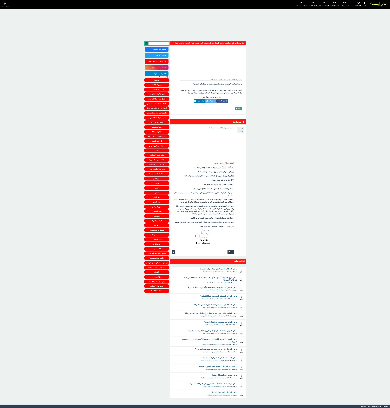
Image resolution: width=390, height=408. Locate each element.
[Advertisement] (195, 24)
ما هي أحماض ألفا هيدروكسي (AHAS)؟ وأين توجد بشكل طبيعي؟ (212, 287)
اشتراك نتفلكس (157, 127)
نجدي (157, 188)
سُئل (241, 79)
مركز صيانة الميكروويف (157, 169)
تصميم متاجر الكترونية (156, 164)
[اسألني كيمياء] (378, 4)
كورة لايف (156, 225)
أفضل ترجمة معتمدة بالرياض (156, 103)
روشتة (157, 150)
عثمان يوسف (204, 316)
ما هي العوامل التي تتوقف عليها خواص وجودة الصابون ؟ (216, 349)
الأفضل (156, 272)
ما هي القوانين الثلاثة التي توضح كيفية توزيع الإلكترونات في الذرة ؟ (212, 331)
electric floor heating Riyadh (157, 113)
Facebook (224, 101)
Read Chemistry (156, 291)
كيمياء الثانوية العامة (301, 5)
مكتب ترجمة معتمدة (157, 258)
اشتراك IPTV (156, 132)
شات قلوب (156, 244)
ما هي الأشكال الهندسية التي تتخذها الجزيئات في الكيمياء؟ (215, 305)
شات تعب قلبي (157, 239)
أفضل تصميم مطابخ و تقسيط (157, 108)
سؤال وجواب (156, 277)
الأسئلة (365, 5)
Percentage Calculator (156, 174)
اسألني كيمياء (206, 307)
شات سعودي (156, 249)
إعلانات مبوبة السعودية (156, 160)
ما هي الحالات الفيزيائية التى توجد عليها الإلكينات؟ (218, 296)
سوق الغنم (156, 178)
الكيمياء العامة (334, 5)
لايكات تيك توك (157, 221)
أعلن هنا (156, 80)
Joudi (206, 324)
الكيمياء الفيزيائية (324, 5)
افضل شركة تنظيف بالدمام (157, 267)
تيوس (157, 192)
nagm (207, 290)
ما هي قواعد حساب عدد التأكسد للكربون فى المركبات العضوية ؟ (212, 384)
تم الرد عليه (231, 128)
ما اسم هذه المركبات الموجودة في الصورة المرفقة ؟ (217, 366)
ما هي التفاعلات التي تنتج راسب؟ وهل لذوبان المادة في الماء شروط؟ (211, 313)
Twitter (212, 101)
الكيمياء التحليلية (313, 5)
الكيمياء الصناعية (217, 324)
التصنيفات (358, 5)
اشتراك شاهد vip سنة (157, 89)
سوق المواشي (156, 206)
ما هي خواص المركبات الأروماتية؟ (224, 375)
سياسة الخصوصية (376, 406)
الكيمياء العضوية (344, 5)
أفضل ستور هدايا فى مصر (156, 99)
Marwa (207, 369)
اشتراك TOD (156, 85)
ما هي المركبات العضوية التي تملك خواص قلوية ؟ (218, 269)
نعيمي (157, 183)
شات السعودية (157, 235)
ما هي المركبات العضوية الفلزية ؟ (224, 392)
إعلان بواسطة (164, 77)
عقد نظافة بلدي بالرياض (157, 230)
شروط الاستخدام (365, 406)
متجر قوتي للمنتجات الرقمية (156, 117)
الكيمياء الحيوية (216, 360)
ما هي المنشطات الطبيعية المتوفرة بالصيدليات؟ (219, 358)
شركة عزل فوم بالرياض (157, 146)
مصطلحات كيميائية (156, 286)
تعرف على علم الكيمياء (157, 281)
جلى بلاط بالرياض (157, 141)
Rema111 (205, 271)
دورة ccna (156, 216)
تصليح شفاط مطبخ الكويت (157, 253)
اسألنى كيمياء (205, 282)
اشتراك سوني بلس (157, 122)
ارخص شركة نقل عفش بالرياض (156, 263)
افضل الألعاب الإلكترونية (157, 94)
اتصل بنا (386, 406)
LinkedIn (201, 101)
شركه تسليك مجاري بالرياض (156, 136)
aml (209, 395)
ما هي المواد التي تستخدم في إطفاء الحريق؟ (220, 322)
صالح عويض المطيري (157, 155)
